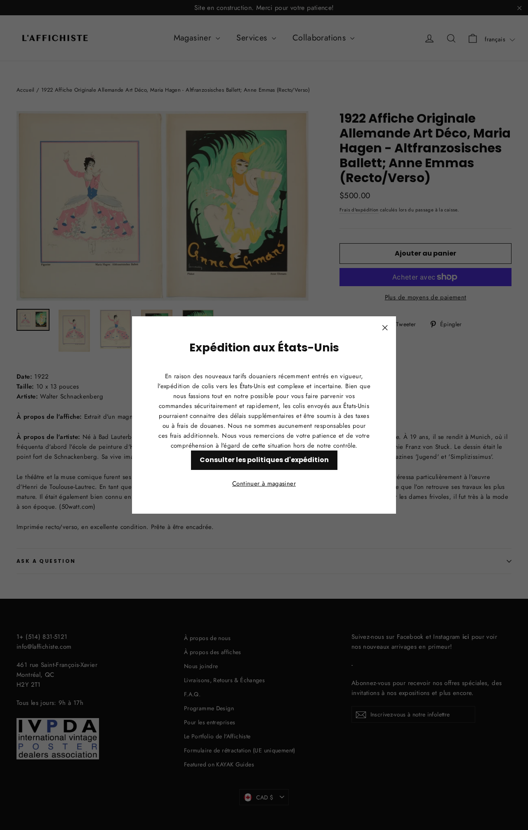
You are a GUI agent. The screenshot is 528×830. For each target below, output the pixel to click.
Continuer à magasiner (264, 483)
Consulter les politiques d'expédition (264, 460)
